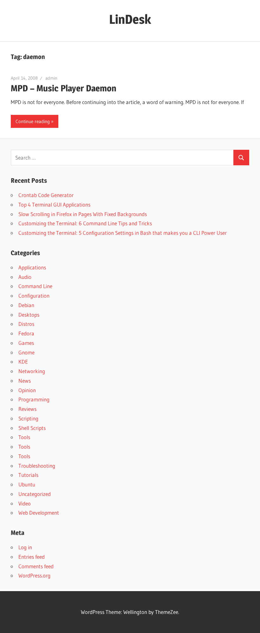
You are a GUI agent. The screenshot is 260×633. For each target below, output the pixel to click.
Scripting (28, 418)
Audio (24, 277)
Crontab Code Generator (46, 195)
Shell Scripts (32, 428)
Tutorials (28, 474)
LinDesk (130, 19)
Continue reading (33, 121)
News (24, 380)
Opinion (27, 390)
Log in (25, 547)
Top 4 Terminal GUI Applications (54, 204)
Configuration (33, 295)
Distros (26, 323)
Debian (26, 305)
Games (26, 343)
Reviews (27, 409)
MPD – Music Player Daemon (63, 88)
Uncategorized (34, 494)
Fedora (26, 333)
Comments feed (36, 566)
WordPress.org (34, 575)
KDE (23, 361)
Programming (33, 399)
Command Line (35, 286)
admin (51, 78)
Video (24, 503)
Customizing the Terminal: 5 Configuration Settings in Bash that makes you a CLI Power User (122, 232)
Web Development (38, 512)
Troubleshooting (36, 465)
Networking (31, 371)
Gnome (26, 352)
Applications (32, 267)
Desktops (28, 314)
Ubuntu (26, 484)
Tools (24, 437)
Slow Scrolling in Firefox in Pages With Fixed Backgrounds (82, 214)
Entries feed (31, 556)
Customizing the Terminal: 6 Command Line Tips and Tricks (85, 223)
